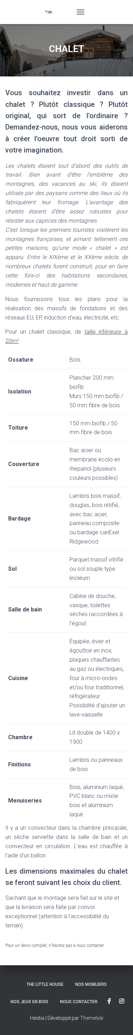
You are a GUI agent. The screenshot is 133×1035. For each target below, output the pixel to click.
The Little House (45, 984)
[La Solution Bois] (59, 12)
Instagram (122, 1001)
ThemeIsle (91, 1018)
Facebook (109, 1001)
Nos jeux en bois (29, 1001)
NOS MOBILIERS (91, 984)
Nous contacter (79, 1001)
